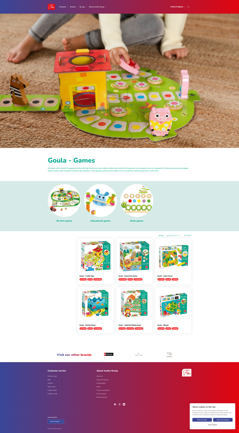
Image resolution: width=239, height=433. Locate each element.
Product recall (52, 394)
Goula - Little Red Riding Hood (129, 325)
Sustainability (101, 383)
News (98, 387)
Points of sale (52, 376)
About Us (100, 376)
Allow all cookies (202, 420)
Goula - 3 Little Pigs (86, 276)
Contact (50, 383)
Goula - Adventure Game (127, 276)
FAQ (49, 380)
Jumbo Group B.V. (57, 428)
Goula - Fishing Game (87, 325)
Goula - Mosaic (163, 325)
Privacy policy (101, 394)
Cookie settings (212, 424)
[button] (63, 6)
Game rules (51, 387)
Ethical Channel (102, 397)
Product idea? (52, 390)
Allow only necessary (223, 420)
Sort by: (161, 236)
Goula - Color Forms (164, 276)
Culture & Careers (103, 380)
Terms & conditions (103, 390)
